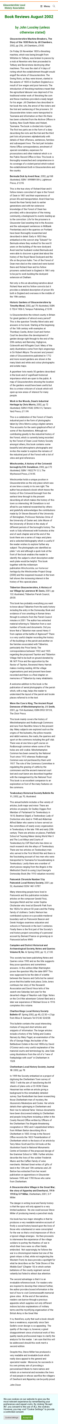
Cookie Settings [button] (11, 1417)
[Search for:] (53, 6)
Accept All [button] (27, 1417)
